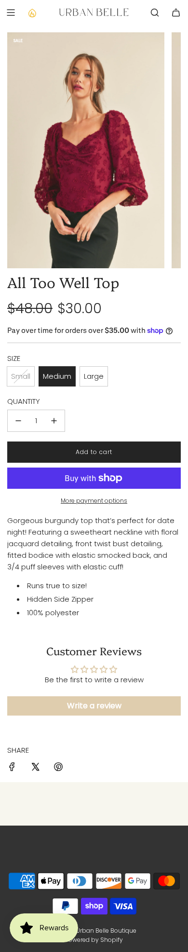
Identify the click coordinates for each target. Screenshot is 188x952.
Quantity (23, 401)
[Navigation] (10, 12)
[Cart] (176, 12)
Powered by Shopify (94, 940)
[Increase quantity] (54, 420)
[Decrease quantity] (18, 420)
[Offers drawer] (31, 12)
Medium (57, 376)
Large (94, 376)
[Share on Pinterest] (58, 768)
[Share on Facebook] (12, 768)
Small (20, 376)
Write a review (94, 705)
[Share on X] (35, 768)
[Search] (154, 12)
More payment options (94, 501)
